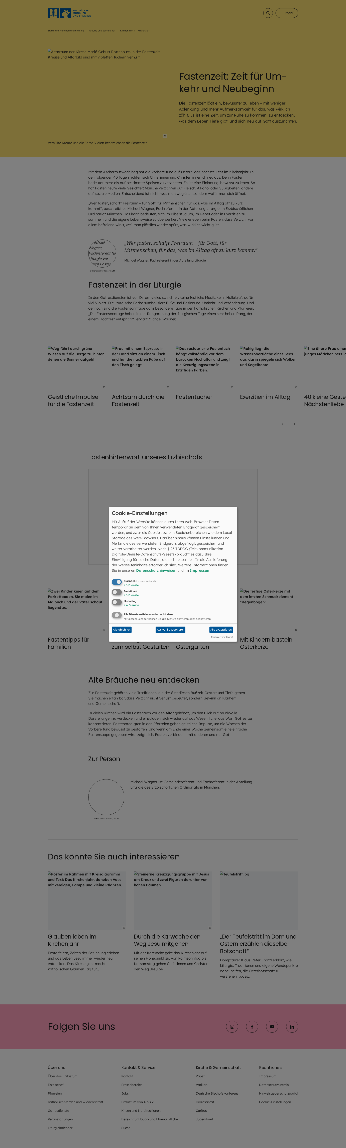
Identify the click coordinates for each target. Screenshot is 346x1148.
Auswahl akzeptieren (170, 629)
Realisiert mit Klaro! (222, 637)
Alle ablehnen (122, 629)
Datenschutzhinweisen (156, 570)
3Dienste (131, 585)
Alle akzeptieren (221, 629)
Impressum (200, 570)
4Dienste (131, 605)
